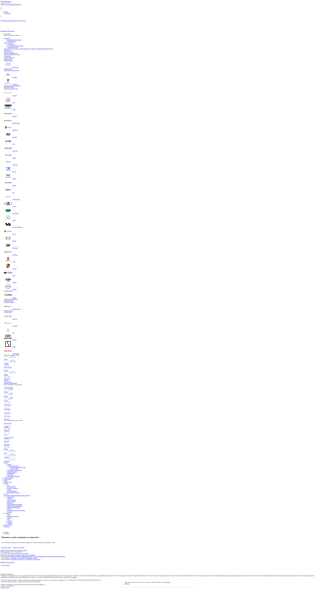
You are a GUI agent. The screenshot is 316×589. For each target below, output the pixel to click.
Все (8, 485)
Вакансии (10, 523)
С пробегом (7, 13)
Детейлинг (10, 474)
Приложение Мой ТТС (15, 4)
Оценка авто (7, 479)
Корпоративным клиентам (22, 495)
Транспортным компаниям (14, 506)
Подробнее (167, 582)
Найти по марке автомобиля (12, 35)
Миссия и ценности (12, 516)
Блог (8, 519)
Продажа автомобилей (13, 507)
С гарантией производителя (15, 45)
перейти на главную (18, 547)
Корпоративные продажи (46, 48)
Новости (9, 517)
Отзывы (9, 522)
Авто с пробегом (8, 42)
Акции (27, 555)
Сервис (9, 464)
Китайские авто (11, 41)
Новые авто (7, 38)
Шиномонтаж (11, 473)
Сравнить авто (5, 587)
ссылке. (75, 577)
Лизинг (9, 509)
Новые (6, 12)
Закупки (9, 520)
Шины (6, 480)
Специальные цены (12, 47)
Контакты (6, 526)
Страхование (10, 497)
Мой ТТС (30, 559)
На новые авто (11, 486)
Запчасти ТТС (8, 482)
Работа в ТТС (4, 4)
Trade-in (9, 498)
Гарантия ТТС (28, 48)
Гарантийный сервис (26, 556)
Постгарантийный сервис (40, 556)
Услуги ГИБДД (11, 500)
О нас (8, 515)
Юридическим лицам (13, 492)
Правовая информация (7, 574)
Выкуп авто (35, 48)
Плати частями (11, 501)
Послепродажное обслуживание (16, 510)
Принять (127, 583)
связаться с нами (6, 547)
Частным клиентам (9, 495)
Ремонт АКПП (15, 469)
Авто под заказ (19, 48)
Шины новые (21, 555)
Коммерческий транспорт (14, 40)
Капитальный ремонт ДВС (18, 467)
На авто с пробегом (12, 488)
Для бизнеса (29, 558)
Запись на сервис (9, 477)
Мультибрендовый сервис (14, 470)
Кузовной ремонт (12, 472)
